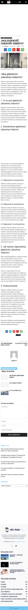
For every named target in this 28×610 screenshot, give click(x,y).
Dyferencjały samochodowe (9, 596)
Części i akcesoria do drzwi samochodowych (14, 599)
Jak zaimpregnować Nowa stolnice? (6, 344)
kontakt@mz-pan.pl (19, 541)
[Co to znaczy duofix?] (5, 385)
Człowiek (3, 584)
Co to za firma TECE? (15, 390)
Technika (3, 587)
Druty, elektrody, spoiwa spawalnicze (12, 589)
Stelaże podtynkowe (8, 37)
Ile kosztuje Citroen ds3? (21, 344)
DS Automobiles (5, 591)
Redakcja (6, 46)
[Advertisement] (14, 19)
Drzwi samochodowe (7, 601)
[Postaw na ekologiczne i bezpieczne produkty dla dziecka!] (5, 572)
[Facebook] (11, 546)
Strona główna (4, 35)
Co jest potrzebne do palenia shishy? (16, 563)
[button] (26, 2)
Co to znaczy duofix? (15, 383)
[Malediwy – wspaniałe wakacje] (5, 557)
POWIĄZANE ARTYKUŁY (9, 369)
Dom (2, 37)
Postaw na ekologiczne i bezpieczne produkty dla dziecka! (17, 571)
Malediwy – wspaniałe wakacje (16, 555)
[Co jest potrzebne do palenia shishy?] (5, 564)
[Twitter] (16, 546)
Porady (3, 582)
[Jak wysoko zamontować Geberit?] (5, 377)
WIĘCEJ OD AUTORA (8, 371)
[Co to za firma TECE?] (5, 392)
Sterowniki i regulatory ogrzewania (11, 594)
